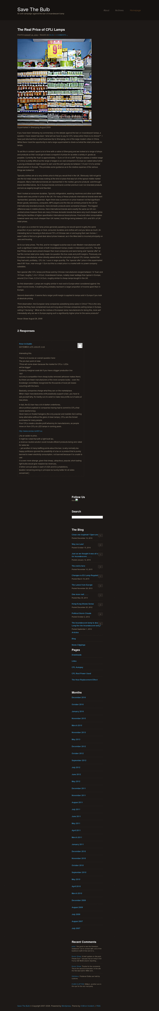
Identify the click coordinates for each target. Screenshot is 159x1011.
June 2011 (76, 816)
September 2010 (79, 872)
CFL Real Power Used (81, 673)
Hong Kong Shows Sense (83, 603)
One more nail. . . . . (80, 594)
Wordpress (66, 1005)
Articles (75, 632)
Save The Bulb (33, 9)
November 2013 (79, 732)
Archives (119, 10)
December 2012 (79, 746)
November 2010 (79, 858)
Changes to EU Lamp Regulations (86, 575)
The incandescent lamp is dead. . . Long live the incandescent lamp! (86, 624)
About (106, 10)
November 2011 (79, 795)
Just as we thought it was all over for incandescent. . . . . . (86, 555)
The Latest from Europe (82, 584)
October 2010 (78, 865)
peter (73, 946)
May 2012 (76, 781)
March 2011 (77, 837)
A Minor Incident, (88, 1005)
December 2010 (79, 851)
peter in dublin (25, 343)
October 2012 (78, 753)
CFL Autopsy (77, 667)
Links (74, 661)
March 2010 (77, 893)
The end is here (78, 565)
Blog (51, 35)
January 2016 (78, 711)
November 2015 (79, 718)
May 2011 (76, 823)
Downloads (77, 654)
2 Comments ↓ (62, 35)
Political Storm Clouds (81, 613)
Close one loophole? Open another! (87, 534)
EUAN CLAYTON (78, 984)
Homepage (135, 10)
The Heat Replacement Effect (85, 679)
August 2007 (77, 921)
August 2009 (77, 907)
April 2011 (76, 830)
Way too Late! (78, 544)
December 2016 (79, 697)
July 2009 (76, 914)
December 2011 (79, 788)
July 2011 (76, 809)
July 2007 (76, 928)
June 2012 (76, 774)
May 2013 (76, 739)
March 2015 (77, 725)
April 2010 (76, 886)
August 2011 (77, 802)
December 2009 (79, 900)
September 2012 (79, 760)
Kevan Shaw (76, 956)
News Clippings (78, 644)
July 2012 (76, 767)
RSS (98, 1005)
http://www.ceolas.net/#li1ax (30, 431)
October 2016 (78, 704)
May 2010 (76, 879)
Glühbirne (75, 976)
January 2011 (78, 844)
